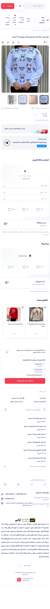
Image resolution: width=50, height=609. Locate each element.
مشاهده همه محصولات (21, 20)
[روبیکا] (18, 484)
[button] (44, 410)
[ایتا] (5, 484)
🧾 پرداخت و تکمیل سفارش (7, 20)
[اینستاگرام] (31, 484)
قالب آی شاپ (26, 580)
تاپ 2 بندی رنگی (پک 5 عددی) (37, 418)
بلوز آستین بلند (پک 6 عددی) (15, 324)
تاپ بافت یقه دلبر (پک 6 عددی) (37, 434)
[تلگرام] (45, 484)
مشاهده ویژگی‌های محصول (42, 120)
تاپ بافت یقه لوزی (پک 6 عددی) (37, 442)
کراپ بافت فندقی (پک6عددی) (37, 458)
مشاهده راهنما (42, 146)
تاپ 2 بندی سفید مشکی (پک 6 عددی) (35, 426)
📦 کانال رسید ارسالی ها (14, 20)
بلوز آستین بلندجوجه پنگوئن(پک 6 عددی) (36, 325)
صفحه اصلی (28, 20)
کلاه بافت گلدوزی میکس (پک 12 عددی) (35, 450)
